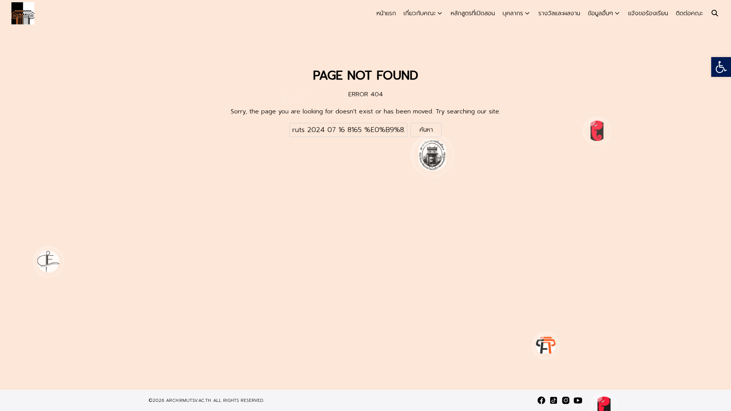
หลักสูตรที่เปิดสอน (473, 13)
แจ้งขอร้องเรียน (648, 13)
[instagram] (565, 400)
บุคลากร (513, 13)
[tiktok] (553, 400)
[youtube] (578, 400)
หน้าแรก (386, 13)
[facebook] (541, 400)
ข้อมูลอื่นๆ (600, 13)
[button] (721, 67)
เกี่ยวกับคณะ (420, 13)
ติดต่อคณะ (689, 13)
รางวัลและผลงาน (559, 13)
